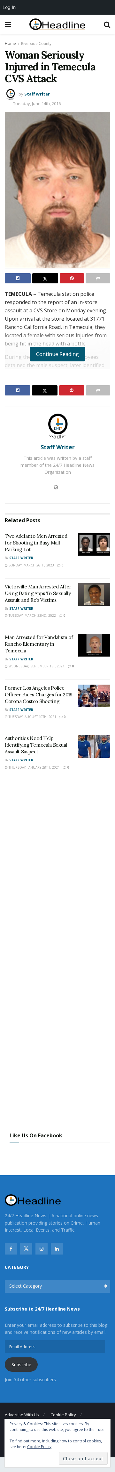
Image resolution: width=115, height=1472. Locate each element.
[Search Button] (107, 24)
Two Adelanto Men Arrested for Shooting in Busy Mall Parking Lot (36, 542)
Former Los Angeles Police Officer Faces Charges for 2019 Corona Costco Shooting (39, 694)
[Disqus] (57, 869)
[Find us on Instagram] (41, 1249)
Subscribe (21, 1365)
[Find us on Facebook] (11, 1249)
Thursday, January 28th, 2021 (34, 767)
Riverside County (36, 43)
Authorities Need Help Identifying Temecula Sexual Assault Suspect (36, 745)
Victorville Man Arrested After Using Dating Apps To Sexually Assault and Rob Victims (38, 593)
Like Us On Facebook (36, 1135)
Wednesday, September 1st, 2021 (36, 666)
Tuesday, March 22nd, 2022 (32, 615)
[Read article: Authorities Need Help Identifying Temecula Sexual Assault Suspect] (94, 746)
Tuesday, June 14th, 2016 (37, 103)
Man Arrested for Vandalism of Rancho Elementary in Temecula (39, 644)
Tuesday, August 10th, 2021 (32, 717)
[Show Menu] (8, 24)
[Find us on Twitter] (26, 1249)
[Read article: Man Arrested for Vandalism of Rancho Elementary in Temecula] (94, 645)
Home (10, 43)
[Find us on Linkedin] (57, 1249)
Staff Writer (37, 94)
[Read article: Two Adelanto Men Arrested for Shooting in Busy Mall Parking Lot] (94, 544)
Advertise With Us (22, 1415)
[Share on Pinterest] (72, 278)
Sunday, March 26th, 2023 (31, 565)
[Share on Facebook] (18, 278)
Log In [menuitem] (9, 7)
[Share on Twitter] (45, 278)
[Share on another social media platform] (98, 278)
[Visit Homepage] (57, 24)
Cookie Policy (63, 1415)
